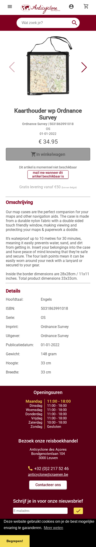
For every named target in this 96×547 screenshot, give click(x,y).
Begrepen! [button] (15, 541)
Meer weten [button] (53, 528)
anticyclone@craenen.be (48, 474)
